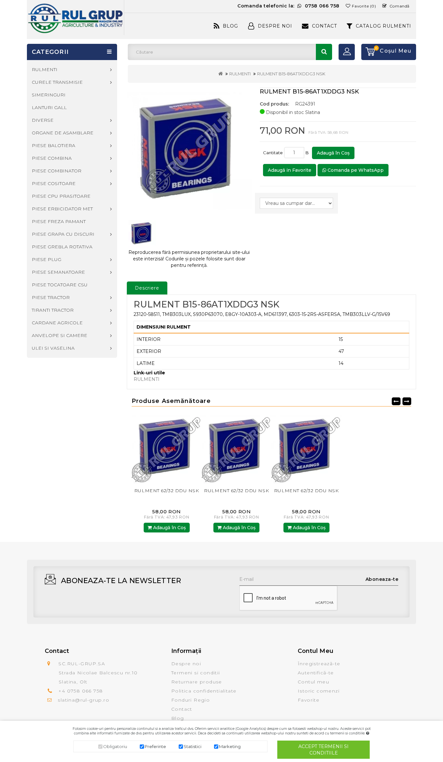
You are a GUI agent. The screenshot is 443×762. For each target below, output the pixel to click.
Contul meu (313, 682)
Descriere (147, 288)
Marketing (230, 746)
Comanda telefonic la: (288, 6)
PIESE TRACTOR (51, 297)
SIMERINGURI (49, 95)
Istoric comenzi (319, 691)
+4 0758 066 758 (80, 691)
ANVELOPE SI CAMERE (59, 335)
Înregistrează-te (319, 664)
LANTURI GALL (49, 107)
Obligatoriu (115, 746)
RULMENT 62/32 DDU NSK (166, 490)
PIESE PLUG (46, 259)
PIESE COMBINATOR (56, 171)
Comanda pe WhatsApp (355, 170)
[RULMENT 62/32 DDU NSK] (167, 448)
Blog (230, 26)
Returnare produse (196, 682)
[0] (368, 52)
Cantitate (273, 152)
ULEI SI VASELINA (53, 348)
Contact (324, 26)
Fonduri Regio (190, 700)
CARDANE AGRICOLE (57, 323)
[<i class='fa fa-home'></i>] (220, 73)
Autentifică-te (316, 673)
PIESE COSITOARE (54, 183)
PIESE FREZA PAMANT (59, 221)
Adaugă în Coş (333, 153)
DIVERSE (43, 120)
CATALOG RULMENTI (383, 26)
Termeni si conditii (195, 673)
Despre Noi (275, 26)
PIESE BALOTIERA (53, 145)
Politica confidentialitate (203, 691)
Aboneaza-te (382, 579)
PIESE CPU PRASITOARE (61, 196)
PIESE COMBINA (52, 158)
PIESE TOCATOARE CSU (60, 285)
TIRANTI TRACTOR (53, 310)
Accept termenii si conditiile (323, 749)
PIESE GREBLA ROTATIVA (62, 247)
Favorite (308, 700)
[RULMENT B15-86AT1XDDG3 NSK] (189, 151)
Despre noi (186, 664)
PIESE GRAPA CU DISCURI (63, 234)
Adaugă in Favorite (289, 170)
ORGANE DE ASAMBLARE (62, 133)
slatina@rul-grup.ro (83, 700)
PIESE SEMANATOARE (58, 272)
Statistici (192, 746)
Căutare (324, 52)
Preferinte (155, 746)
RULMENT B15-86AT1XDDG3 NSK (291, 73)
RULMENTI (240, 73)
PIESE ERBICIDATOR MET (62, 209)
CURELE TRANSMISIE (57, 82)
